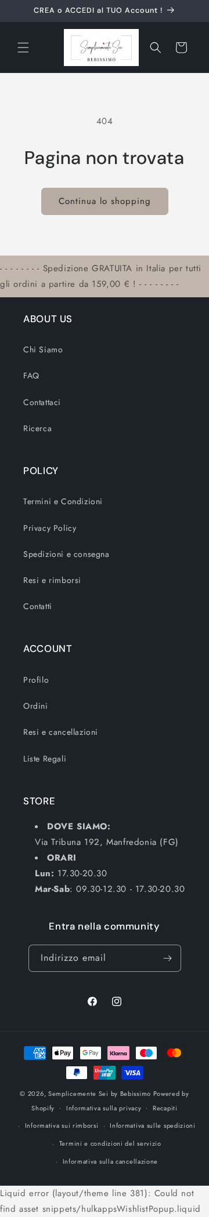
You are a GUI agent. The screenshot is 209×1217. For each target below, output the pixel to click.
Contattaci (42, 402)
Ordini (35, 706)
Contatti (37, 606)
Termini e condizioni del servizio (110, 1143)
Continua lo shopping (105, 201)
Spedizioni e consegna (66, 554)
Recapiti (165, 1108)
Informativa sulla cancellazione (110, 1161)
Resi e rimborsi (52, 580)
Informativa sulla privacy (104, 1108)
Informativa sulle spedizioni (153, 1125)
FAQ (31, 375)
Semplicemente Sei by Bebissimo (99, 1093)
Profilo (36, 680)
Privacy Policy (49, 528)
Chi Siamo (43, 349)
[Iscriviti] (168, 958)
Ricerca (37, 428)
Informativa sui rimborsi (62, 1125)
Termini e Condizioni (63, 501)
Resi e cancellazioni (60, 732)
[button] (23, 47)
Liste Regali (44, 758)
